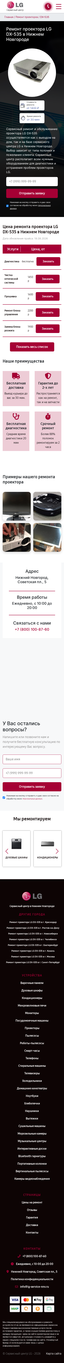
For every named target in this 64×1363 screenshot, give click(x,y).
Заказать (48, 261)
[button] (6, 851)
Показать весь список (32, 347)
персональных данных (32, 799)
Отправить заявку (32, 193)
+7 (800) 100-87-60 (32, 629)
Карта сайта (53, 1353)
